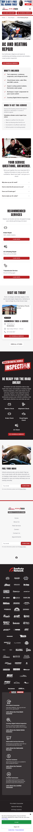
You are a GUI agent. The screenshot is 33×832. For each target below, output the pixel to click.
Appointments (16, 537)
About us (16, 522)
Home (3, 17)
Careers (16, 529)
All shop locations (16, 809)
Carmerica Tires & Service (16, 321)
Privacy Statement (19, 830)
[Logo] (10, 9)
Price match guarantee (16, 803)
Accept (16, 822)
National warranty (16, 806)
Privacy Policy (5, 819)
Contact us (16, 533)
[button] (30, 814)
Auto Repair (11, 17)
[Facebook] (16, 558)
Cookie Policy (11, 830)
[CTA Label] (16, 3)
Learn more (16, 239)
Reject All (16, 827)
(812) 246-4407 (11, 332)
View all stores (16, 344)
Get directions (10, 325)
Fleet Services (16, 525)
